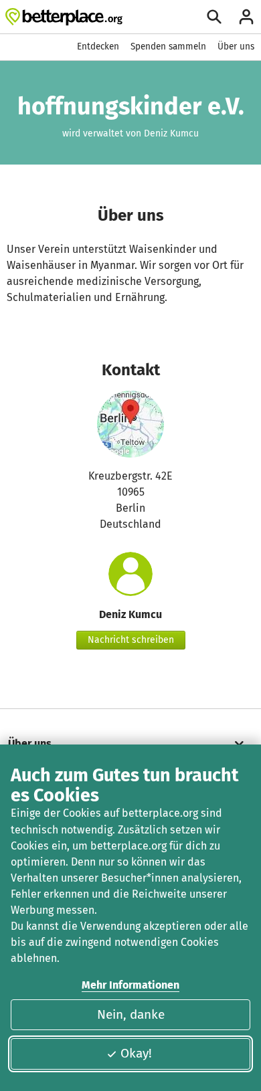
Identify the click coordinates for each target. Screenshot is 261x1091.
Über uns (235, 46)
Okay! (136, 1053)
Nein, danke (131, 1014)
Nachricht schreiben (131, 640)
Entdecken (98, 46)
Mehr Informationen (130, 985)
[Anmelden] (246, 17)
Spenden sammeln (168, 46)
